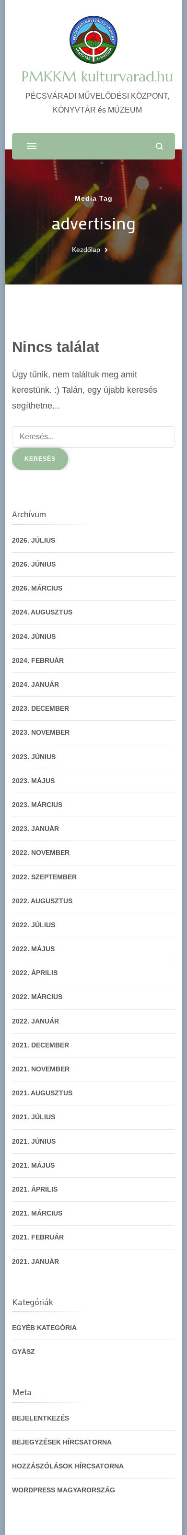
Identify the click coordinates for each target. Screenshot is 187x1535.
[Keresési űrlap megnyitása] (159, 146)
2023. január (35, 828)
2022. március (37, 997)
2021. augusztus (42, 1093)
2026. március (37, 588)
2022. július (33, 925)
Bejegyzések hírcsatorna (62, 1442)
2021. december (40, 1045)
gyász (23, 1351)
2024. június (34, 636)
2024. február (38, 660)
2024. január (35, 684)
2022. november (41, 852)
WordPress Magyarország (63, 1490)
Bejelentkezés (40, 1418)
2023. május (33, 781)
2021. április (35, 1189)
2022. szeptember (44, 877)
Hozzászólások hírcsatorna (68, 1466)
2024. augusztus (42, 612)
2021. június (34, 1141)
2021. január (35, 1261)
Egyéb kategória (44, 1327)
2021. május (33, 1165)
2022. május (33, 949)
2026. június (34, 564)
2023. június (34, 757)
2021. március (37, 1213)
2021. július (33, 1117)
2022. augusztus (42, 901)
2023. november (41, 732)
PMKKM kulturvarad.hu (97, 76)
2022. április (35, 973)
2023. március (37, 804)
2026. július (33, 540)
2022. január (35, 1021)
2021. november (41, 1069)
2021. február (38, 1237)
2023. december (40, 708)
